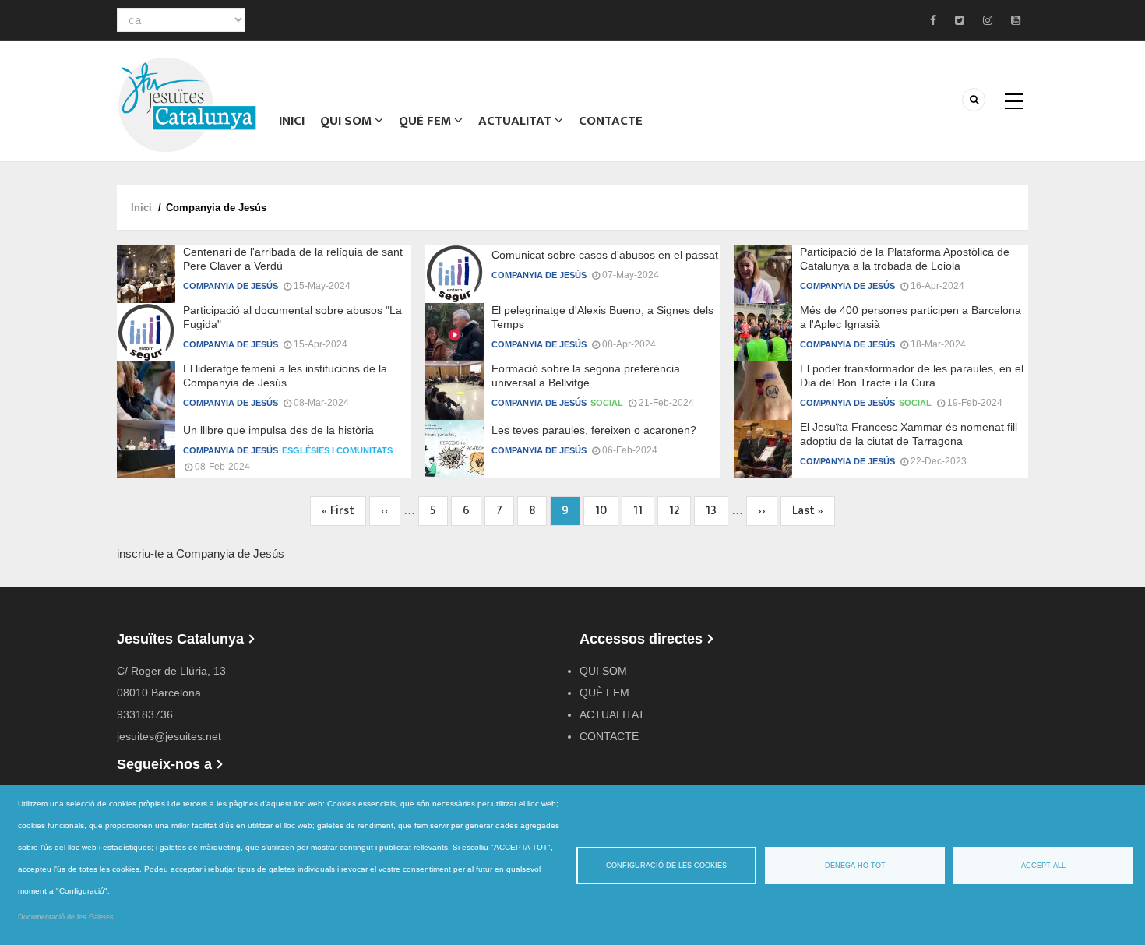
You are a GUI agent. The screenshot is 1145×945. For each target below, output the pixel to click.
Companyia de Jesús (230, 286)
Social (606, 402)
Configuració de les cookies (666, 865)
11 (643, 510)
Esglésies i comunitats (337, 450)
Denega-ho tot (855, 865)
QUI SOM (347, 121)
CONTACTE (611, 121)
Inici (292, 121)
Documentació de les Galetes (66, 917)
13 (717, 510)
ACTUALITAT (516, 121)
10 (606, 510)
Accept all (1043, 865)
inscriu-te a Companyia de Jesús (200, 553)
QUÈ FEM (426, 121)
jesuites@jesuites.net (169, 736)
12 (680, 510)
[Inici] (187, 103)
